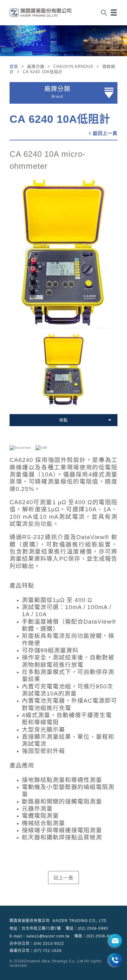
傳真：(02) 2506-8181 (95, 936)
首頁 (15, 66)
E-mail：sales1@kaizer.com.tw (40, 936)
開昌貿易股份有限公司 (30, 921)
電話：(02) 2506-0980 (87, 928)
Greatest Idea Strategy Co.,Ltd (53, 961)
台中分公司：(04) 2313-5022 (37, 943)
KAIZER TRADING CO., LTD (80, 921)
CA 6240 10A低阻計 (60, 119)
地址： (35, 928)
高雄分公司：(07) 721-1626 (36, 951)
